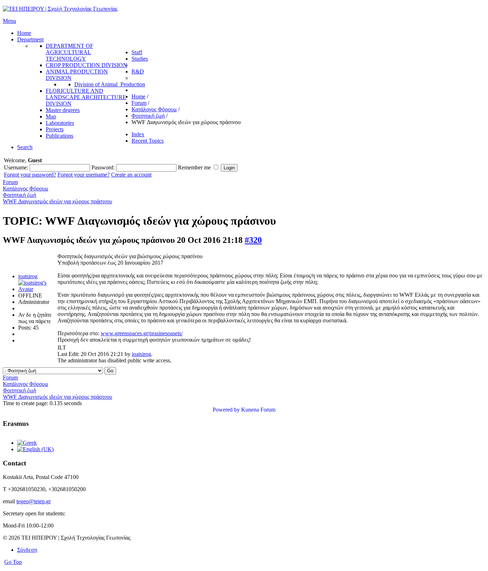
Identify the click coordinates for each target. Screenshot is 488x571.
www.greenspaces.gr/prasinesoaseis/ (142, 333)
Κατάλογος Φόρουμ (25, 188)
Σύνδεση (27, 550)
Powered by (226, 410)
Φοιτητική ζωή (19, 195)
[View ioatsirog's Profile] (37, 289)
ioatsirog (28, 276)
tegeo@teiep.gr (33, 501)
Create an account (131, 175)
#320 (253, 240)
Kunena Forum (258, 410)
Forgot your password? (30, 175)
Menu (9, 21)
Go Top (13, 562)
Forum (10, 182)
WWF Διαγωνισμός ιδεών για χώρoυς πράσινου (57, 201)
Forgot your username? (84, 175)
